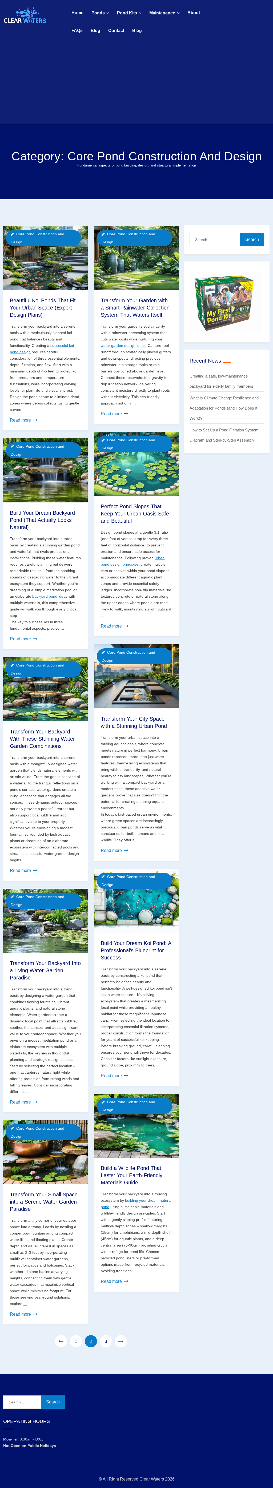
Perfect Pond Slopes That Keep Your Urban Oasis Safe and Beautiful (135, 513)
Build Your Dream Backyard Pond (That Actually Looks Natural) (42, 520)
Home (77, 12)
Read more (24, 421)
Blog (95, 30)
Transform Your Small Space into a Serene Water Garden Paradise (44, 1202)
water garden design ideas (123, 345)
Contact (116, 30)
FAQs (77, 30)
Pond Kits (127, 13)
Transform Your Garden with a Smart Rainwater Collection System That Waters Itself (135, 307)
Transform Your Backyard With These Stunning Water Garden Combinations (42, 739)
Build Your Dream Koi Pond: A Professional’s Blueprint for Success (136, 950)
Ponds (98, 13)
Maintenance (162, 13)
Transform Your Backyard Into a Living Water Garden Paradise (45, 970)
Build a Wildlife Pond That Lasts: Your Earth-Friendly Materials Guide (131, 1175)
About (193, 12)
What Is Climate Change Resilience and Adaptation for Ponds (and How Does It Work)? (224, 408)
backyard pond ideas (49, 596)
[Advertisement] (136, 79)
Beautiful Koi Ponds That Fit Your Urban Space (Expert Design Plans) (43, 307)
